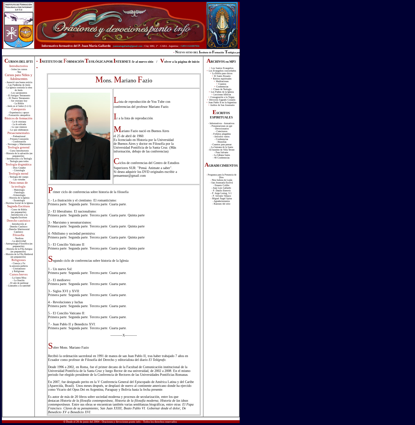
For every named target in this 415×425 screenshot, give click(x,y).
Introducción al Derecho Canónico (18, 225)
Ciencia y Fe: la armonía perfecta (19, 264)
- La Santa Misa (18, 277)
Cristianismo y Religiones (18, 270)
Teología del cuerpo (19, 177)
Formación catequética (19, 115)
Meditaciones (222, 81)
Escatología (19, 200)
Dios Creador (19, 167)
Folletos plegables (222, 134)
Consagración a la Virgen (222, 97)
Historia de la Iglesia (19, 197)
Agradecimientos (222, 201)
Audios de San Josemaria (222, 105)
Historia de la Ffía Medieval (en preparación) (19, 255)
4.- (50, 233)
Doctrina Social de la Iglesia (19, 203)
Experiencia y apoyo (19, 112)
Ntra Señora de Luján (222, 180)
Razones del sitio (222, 203)
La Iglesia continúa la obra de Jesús (19, 88)
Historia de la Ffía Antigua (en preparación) (19, 250)
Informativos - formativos (222, 123)
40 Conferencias (222, 157)
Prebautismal (19, 136)
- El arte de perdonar (18, 283)
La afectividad (19, 241)
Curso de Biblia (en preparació (19, 210)
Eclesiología (19, 195)
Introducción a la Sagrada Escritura (18, 216)
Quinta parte (136, 215)
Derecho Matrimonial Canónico (19, 230)
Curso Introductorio (19, 150)
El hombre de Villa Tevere (221, 149)
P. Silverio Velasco (222, 195)
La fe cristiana (19, 121)
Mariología (19, 189)
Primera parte (57, 204)
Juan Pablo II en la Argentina (222, 102)
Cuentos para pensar (222, 144)
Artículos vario (221, 136)
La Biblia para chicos (222, 73)
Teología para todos (19, 161)
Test (19, 72)
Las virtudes (19, 179)
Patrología (19, 192)
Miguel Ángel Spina (222, 198)
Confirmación (19, 141)
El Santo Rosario (222, 76)
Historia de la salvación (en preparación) (19, 154)
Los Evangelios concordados (222, 70)
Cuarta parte (117, 204)
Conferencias (222, 86)
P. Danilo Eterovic (222, 190)
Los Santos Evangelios (221, 68)
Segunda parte (78, 204)
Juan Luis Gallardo (222, 188)
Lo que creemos (19, 127)
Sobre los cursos (19, 69)
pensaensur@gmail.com (130, 175)
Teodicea (19, 238)
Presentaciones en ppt (222, 126)
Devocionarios (222, 128)
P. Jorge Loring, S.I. (222, 193)
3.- (50, 222)
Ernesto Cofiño (222, 185)
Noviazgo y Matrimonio (19, 144)
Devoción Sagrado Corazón (222, 99)
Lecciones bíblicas (222, 94)
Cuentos (222, 84)
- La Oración (18, 280)
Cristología (19, 170)
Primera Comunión (19, 139)
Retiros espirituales (222, 78)
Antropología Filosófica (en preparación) (19, 245)
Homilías (222, 141)
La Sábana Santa (222, 155)
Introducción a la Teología (19, 158)
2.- (50, 211)
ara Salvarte (222, 152)
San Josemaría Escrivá (222, 182)
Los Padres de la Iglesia (222, 92)
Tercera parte (98, 204)
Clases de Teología (222, 89)
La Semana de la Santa (222, 147)
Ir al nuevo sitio (142, 61)
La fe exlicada (19, 124)
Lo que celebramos (19, 129)
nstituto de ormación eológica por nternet (220, 52)
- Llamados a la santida (18, 285)
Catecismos (221, 131)
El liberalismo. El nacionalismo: (75, 211)
